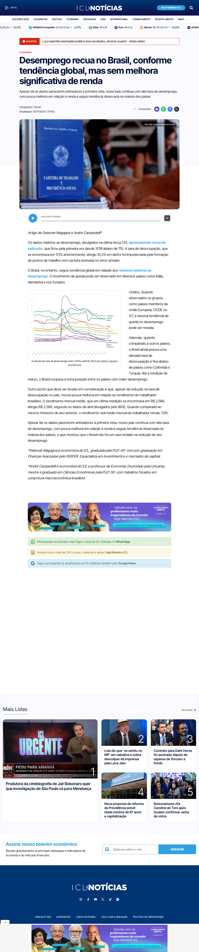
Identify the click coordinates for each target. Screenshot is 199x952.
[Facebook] (170, 109)
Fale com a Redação (114, 916)
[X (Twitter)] (176, 109)
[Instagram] (80, 899)
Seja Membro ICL (171, 7)
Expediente (63, 916)
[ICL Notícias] (99, 7)
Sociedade (89, 19)
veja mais (187, 710)
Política (57, 19)
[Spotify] (117, 899)
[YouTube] (95, 899)
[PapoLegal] (156, 109)
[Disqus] (99, 627)
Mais (181, 19)
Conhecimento (141, 19)
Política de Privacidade (148, 916)
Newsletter (43, 916)
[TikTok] (110, 899)
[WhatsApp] (163, 109)
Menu (14, 7)
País (103, 19)
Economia (73, 19)
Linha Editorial (86, 916)
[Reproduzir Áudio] (33, 218)
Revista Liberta (164, 19)
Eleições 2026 (20, 19)
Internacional (119, 19)
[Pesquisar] (191, 7)
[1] (50, 748)
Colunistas (40, 19)
